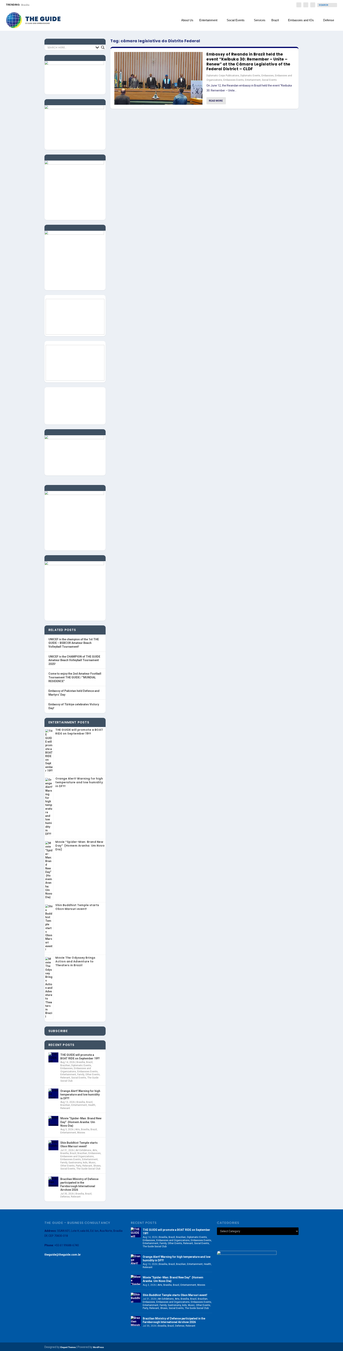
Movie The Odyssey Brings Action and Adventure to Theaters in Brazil (75, 961)
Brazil (275, 20)
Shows (97, 1165)
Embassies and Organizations (75, 1070)
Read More (216, 100)
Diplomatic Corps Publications (222, 75)
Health (91, 1105)
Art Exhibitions (83, 1150)
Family (80, 1074)
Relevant (65, 1077)
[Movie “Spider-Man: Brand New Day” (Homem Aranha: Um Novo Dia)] (53, 1121)
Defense (328, 20)
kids (85, 1162)
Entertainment (208, 20)
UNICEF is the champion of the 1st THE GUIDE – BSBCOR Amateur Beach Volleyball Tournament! (73, 643)
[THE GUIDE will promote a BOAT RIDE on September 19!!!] (53, 1057)
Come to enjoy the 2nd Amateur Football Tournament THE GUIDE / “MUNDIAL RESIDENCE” (74, 677)
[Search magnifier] (103, 47)
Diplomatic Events (250, 75)
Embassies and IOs (301, 20)
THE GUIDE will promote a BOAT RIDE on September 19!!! (79, 732)
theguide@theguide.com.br (62, 1254)
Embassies (267, 75)
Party (78, 1165)
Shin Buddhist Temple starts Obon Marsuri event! (77, 907)
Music (92, 1162)
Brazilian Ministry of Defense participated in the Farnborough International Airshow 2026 (79, 1184)
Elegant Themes (68, 1347)
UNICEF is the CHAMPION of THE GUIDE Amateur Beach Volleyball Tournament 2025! (74, 660)
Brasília (81, 1062)
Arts (77, 1129)
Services (259, 20)
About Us (187, 20)
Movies (81, 1132)
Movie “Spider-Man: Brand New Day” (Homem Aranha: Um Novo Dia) (80, 845)
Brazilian (65, 1065)
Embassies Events (233, 80)
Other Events (92, 1074)
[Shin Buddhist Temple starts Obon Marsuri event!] (53, 1145)
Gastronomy (75, 1162)
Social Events (236, 20)
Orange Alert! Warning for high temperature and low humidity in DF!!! (79, 782)
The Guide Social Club (88, 1168)
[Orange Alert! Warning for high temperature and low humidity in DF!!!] (53, 1093)
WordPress (98, 1347)
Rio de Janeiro (29, 5)
